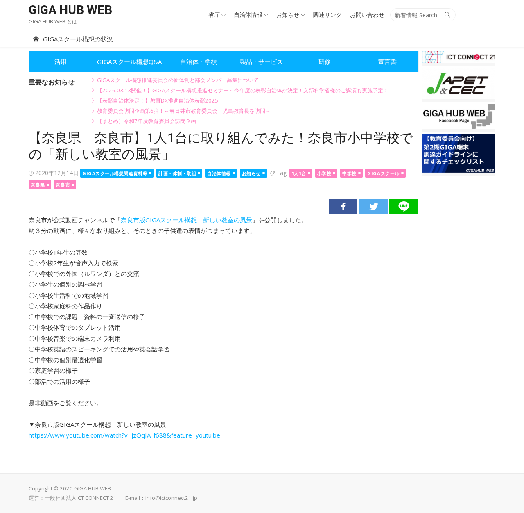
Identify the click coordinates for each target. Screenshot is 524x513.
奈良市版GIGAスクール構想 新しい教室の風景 (186, 220)
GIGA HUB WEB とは (53, 21)
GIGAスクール (383, 173)
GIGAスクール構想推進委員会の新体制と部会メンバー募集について (178, 80)
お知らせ (287, 14)
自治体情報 (248, 14)
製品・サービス (261, 61)
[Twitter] (373, 206)
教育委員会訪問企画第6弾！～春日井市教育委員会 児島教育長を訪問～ (184, 110)
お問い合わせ (367, 14)
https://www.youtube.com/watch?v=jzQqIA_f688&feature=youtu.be (124, 435)
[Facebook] (343, 206)
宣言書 (387, 61)
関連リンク (327, 14)
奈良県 (38, 185)
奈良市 (63, 185)
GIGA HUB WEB (70, 9)
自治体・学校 (198, 61)
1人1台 (298, 173)
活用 (60, 61)
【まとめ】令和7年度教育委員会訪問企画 (146, 121)
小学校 (324, 173)
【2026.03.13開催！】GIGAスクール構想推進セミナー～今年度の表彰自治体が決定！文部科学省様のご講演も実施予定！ (242, 90)
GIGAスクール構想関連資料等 (114, 173)
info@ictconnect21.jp (171, 498)
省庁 (214, 14)
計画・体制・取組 (177, 173)
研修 (324, 61)
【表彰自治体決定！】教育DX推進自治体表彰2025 (157, 100)
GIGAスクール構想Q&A (129, 61)
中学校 (349, 173)
